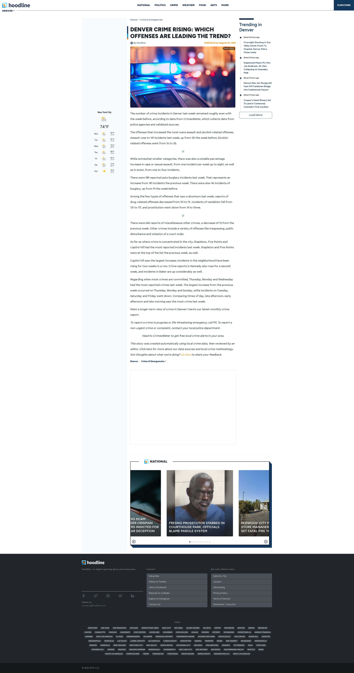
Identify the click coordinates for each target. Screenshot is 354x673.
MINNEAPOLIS (260, 641)
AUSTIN (217, 628)
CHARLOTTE (100, 632)
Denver (134, 20)
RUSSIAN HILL (154, 649)
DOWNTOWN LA (244, 632)
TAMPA (146, 654)
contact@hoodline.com (94, 606)
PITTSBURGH (239, 645)
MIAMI (219, 641)
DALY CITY (166, 628)
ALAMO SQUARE (192, 628)
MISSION (93, 645)
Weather (188, 5)
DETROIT (216, 632)
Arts (213, 5)
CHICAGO (113, 632)
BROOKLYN (262, 628)
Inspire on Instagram (159, 599)
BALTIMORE (229, 628)
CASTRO (88, 632)
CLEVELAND (154, 632)
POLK (250, 645)
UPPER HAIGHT (204, 654)
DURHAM (89, 636)
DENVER (205, 632)
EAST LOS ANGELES (104, 636)
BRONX (251, 628)
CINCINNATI (125, 632)
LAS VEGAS (122, 641)
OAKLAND (134, 628)
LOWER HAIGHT (170, 641)
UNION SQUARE (188, 654)
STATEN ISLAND (132, 654)
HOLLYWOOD (239, 636)
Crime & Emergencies (151, 20)
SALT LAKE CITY (185, 649)
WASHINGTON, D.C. (222, 654)
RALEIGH (122, 649)
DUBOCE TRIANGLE (262, 632)
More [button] (225, 5)
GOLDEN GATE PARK (206, 636)
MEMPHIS (209, 641)
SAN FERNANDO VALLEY (234, 649)
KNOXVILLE (109, 641)
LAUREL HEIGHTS (137, 641)
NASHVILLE (105, 645)
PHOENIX (226, 645)
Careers (217, 582)
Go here (186, 354)
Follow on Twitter (157, 582)
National (143, 5)
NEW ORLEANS (120, 645)
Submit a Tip (219, 576)
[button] (134, 542)
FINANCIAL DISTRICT (164, 636)
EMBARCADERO (133, 636)
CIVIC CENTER (139, 632)
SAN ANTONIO (201, 649)
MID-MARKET (231, 641)
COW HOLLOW (182, 632)
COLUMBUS (167, 632)
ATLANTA (207, 628)
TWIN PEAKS (172, 654)
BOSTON (241, 628)
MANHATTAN (185, 641)
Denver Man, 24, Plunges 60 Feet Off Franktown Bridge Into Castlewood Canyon (258, 86)
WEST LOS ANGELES (241, 654)
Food (202, 5)
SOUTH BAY (92, 628)
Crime (174, 5)
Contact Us (154, 604)
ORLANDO (198, 645)
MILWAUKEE (246, 641)
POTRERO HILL (98, 649)
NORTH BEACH (167, 645)
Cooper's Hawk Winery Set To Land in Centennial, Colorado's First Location (257, 103)
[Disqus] (183, 406)
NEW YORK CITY (136, 645)
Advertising (219, 587)
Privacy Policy (220, 593)
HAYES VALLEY (224, 636)
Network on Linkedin (159, 593)
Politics (160, 5)
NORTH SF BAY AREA (150, 628)
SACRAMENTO (169, 649)
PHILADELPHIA (212, 645)
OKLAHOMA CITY (183, 645)
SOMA (261, 649)
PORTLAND (261, 645)
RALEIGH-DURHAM (137, 649)
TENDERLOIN (158, 654)
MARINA (198, 641)
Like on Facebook (157, 587)
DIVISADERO (229, 632)
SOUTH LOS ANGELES (114, 654)
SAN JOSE (105, 628)
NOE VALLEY (151, 645)
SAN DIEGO (215, 649)
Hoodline (140, 43)
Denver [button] (7, 10)
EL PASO (119, 636)
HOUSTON (266, 636)
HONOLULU (253, 636)
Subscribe (344, 5)
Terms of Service (221, 599)
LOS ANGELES (154, 641)
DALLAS (195, 632)
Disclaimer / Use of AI (224, 604)
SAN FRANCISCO (119, 628)
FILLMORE (148, 636)
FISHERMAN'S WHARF (185, 636)
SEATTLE (251, 649)
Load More (255, 115)
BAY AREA (179, 628)
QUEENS (111, 649)
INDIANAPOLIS (95, 641)
